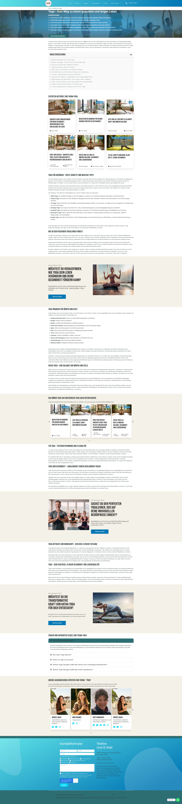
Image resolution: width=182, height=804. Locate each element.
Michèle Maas (97, 717)
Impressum (71, 795)
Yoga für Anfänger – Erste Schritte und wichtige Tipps (68, 62)
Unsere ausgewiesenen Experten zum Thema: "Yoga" (69, 86)
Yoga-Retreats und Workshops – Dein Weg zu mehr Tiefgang (70, 79)
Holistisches (70, 102)
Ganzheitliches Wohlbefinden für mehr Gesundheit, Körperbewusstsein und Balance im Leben (60, 123)
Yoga (130, 102)
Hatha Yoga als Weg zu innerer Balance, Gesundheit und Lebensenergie (89, 157)
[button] (131, 54)
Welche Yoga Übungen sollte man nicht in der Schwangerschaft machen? (80, 665)
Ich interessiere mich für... (68, 756)
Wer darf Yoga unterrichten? (63, 640)
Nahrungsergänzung (78, 760)
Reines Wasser (74, 759)
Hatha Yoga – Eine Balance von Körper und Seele (67, 69)
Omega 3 (64, 759)
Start (70, 3)
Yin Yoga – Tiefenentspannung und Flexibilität (66, 74)
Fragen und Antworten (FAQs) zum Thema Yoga (66, 84)
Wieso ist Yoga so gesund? (63, 660)
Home (50, 8)
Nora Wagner (56, 717)
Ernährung (65, 762)
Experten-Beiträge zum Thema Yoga (62, 60)
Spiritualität (99, 102)
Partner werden (115, 3)
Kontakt (105, 3)
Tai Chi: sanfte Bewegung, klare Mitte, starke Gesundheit (119, 156)
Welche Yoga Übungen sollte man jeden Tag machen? (73, 670)
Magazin (86, 3)
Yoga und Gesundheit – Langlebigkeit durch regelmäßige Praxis (71, 77)
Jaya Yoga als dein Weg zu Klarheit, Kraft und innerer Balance (120, 120)
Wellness (55, 8)
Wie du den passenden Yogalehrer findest (64, 65)
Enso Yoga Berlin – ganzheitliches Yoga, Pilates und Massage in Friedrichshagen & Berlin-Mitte (61, 157)
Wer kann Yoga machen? (62, 655)
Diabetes (74, 762)
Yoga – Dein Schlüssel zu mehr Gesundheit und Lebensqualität (72, 82)
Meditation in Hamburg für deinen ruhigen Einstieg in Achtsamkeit (90, 120)
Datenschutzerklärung (61, 795)
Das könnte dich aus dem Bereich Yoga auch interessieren (70, 72)
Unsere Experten (96, 3)
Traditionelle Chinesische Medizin (122, 138)
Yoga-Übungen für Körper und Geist (63, 67)
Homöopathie (86, 759)
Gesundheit (65, 760)
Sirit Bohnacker (78, 717)
